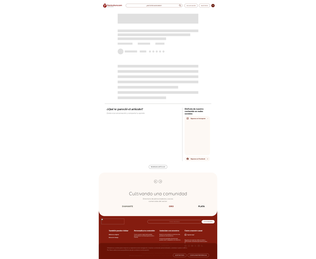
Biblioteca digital (114, 234)
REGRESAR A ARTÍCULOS (158, 167)
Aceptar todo (179, 255)
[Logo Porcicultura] (112, 7)
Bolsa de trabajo (113, 237)
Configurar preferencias (198, 255)
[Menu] (213, 5)
